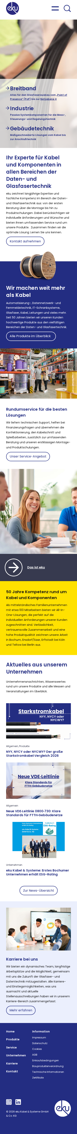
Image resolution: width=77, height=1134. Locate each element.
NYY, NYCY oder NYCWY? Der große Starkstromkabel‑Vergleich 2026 (34, 754)
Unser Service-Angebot (28, 456)
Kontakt (12, 1071)
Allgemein (12, 746)
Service (11, 1047)
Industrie (22, 108)
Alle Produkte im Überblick (31, 336)
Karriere (12, 1063)
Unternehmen (14, 865)
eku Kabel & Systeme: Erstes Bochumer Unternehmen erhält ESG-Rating (37, 872)
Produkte (24, 746)
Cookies (37, 1049)
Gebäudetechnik (32, 128)
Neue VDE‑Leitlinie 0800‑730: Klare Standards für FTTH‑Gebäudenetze (34, 813)
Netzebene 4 (48, 99)
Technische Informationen (48, 1072)
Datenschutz (39, 1043)
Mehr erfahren (20, 1010)
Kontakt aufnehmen (25, 241)
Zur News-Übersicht (38, 890)
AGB (34, 1054)
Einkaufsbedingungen (45, 1060)
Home (10, 1031)
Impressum (39, 1037)
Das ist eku (36, 567)
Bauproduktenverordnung (48, 1066)
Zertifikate (38, 1077)
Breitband (23, 88)
